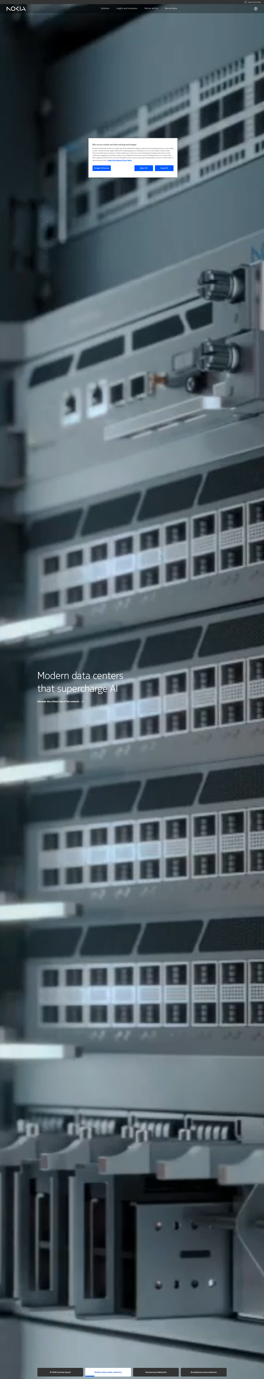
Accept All (164, 168)
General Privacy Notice (124, 160)
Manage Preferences (101, 168)
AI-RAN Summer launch (60, 1372)
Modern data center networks (108, 1372)
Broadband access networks (204, 1372)
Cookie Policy (111, 160)
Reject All (143, 168)
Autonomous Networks (156, 1372)
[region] (133, 158)
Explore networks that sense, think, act (58, 701)
